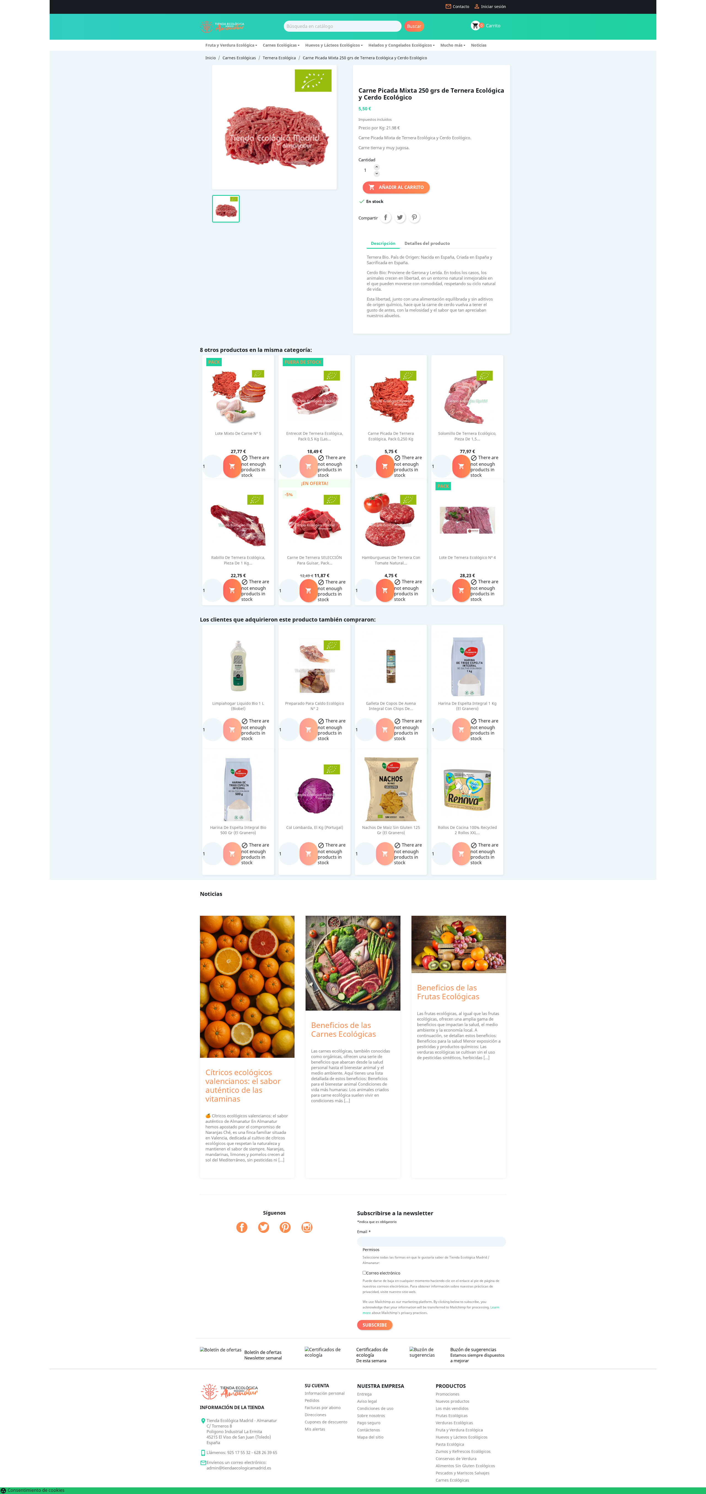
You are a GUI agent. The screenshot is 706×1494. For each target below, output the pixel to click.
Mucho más (451, 45)
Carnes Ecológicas (280, 45)
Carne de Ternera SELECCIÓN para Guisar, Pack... (314, 560)
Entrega (364, 1394)
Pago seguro (368, 1422)
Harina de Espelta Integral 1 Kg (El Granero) (467, 706)
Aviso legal (367, 1401)
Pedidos (312, 1400)
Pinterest (414, 217)
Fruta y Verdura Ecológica (229, 45)
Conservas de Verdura (456, 1458)
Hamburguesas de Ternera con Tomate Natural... (391, 560)
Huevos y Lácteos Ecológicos (332, 45)
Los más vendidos (452, 1408)
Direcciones (315, 1414)
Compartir (385, 217)
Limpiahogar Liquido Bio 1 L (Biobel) (238, 706)
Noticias (478, 45)
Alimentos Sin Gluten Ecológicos (465, 1465)
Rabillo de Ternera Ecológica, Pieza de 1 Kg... (238, 560)
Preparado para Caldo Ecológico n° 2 (314, 706)
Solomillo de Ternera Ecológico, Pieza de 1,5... (467, 436)
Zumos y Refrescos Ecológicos (463, 1451)
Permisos (371, 1249)
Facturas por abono (323, 1407)
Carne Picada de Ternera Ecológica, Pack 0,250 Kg (391, 436)
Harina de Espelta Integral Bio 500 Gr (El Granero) (238, 830)
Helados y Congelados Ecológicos (400, 45)
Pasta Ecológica (450, 1444)
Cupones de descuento (326, 1422)
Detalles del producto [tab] (427, 243)
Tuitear (399, 217)
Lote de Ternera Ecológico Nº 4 (467, 557)
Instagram (306, 1227)
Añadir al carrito (396, 187)
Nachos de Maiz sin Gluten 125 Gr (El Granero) (391, 830)
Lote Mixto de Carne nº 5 (238, 433)
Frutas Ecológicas (452, 1415)
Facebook (241, 1227)
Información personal (325, 1393)
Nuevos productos (452, 1401)
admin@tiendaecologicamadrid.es (239, 1468)
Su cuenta (317, 1386)
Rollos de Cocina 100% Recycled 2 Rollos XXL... (467, 830)
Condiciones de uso (375, 1408)
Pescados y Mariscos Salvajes (463, 1473)
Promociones (447, 1394)
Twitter (263, 1227)
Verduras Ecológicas (454, 1422)
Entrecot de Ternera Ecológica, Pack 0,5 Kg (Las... (314, 436)
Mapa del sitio (370, 1437)
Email (364, 1231)
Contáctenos (368, 1430)
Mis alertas (315, 1429)
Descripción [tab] (383, 243)
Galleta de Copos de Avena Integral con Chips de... (391, 706)
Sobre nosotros (371, 1415)
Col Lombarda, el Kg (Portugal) (314, 827)
